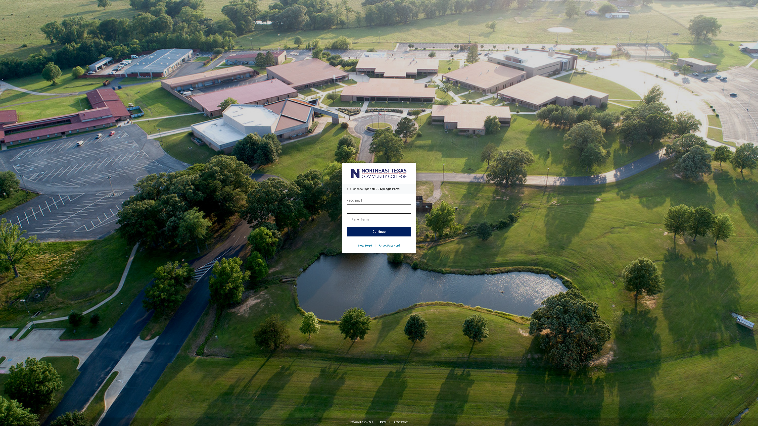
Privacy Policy (400, 422)
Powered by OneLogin (361, 422)
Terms (383, 422)
